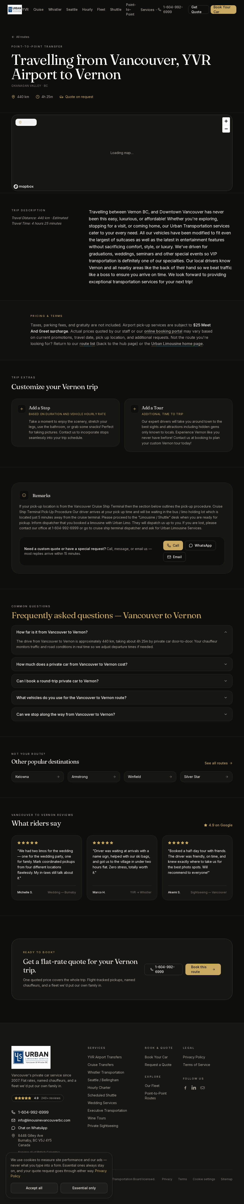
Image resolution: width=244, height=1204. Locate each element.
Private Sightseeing (103, 1126)
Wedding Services (102, 1103)
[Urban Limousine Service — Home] (15, 9)
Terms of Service (196, 1065)
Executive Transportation (107, 1110)
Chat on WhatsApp (32, 1128)
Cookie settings (204, 1179)
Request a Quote (158, 1065)
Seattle (72, 9)
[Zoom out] (226, 129)
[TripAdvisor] (202, 1087)
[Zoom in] (226, 121)
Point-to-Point (131, 9)
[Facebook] (185, 1087)
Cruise (38, 9)
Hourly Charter (99, 1088)
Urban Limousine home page (177, 343)
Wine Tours (97, 1118)
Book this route (199, 969)
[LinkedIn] (194, 1087)
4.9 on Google (221, 825)
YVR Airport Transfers (105, 1057)
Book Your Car (222, 9)
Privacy (167, 1179)
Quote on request (79, 97)
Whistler (54, 9)
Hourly (87, 9)
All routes (22, 37)
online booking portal (163, 331)
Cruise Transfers (101, 1065)
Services (147, 10)
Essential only (84, 1188)
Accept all (34, 1188)
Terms (182, 1179)
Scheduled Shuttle (102, 1095)
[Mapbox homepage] (23, 186)
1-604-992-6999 (173, 9)
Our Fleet (152, 1086)
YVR (25, 9)
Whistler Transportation (106, 1072)
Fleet (101, 9)
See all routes (216, 763)
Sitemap (227, 1179)
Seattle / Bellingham (103, 1080)
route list (87, 343)
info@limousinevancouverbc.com (44, 1120)
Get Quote (196, 9)
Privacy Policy (194, 1057)
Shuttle (116, 9)
